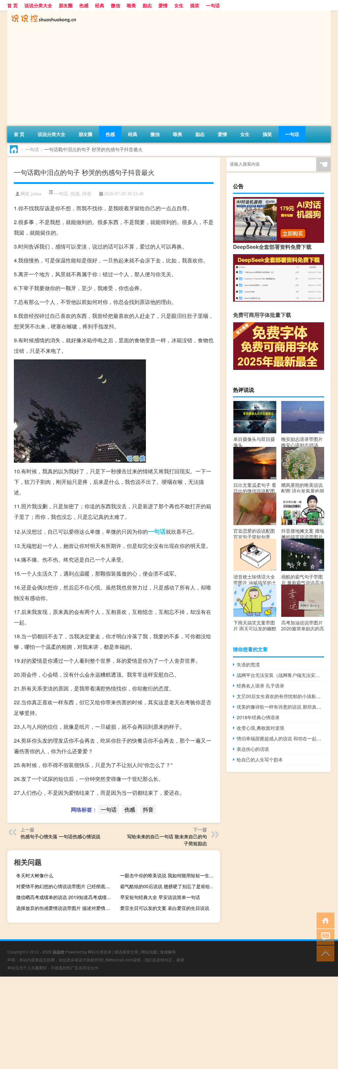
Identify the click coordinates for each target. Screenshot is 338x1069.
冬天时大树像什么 (34, 875)
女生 (179, 5)
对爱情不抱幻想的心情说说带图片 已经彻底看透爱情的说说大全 (65, 886)
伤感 (83, 5)
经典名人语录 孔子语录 (260, 685)
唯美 (131, 5)
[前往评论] (324, 936)
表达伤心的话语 (253, 749)
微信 (115, 5)
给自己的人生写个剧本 (260, 759)
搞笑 (194, 5)
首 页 (12, 5)
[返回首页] (324, 920)
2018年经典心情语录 (258, 717)
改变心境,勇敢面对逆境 (260, 727)
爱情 (163, 5)
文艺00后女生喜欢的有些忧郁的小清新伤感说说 (280, 696)
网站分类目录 (100, 951)
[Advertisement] (169, 76)
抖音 (86, 193)
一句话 (213, 5)
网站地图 (149, 951)
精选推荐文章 (126, 951)
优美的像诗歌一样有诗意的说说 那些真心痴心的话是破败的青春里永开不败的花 (280, 706)
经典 (99, 5)
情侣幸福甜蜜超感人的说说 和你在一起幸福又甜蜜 (280, 738)
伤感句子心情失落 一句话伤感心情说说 (60, 836)
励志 (147, 5)
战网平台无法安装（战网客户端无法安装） (280, 675)
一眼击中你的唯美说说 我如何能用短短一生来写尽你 (169, 875)
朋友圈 (66, 5)
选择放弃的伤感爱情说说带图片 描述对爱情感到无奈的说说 (65, 908)
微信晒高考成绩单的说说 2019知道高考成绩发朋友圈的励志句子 (65, 897)
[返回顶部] (324, 953)
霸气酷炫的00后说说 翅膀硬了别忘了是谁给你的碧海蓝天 (169, 886)
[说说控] (42, 13)
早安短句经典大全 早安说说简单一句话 (160, 897)
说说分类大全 (38, 5)
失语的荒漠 (248, 664)
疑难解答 (168, 951)
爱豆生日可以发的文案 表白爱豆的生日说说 (164, 908)
